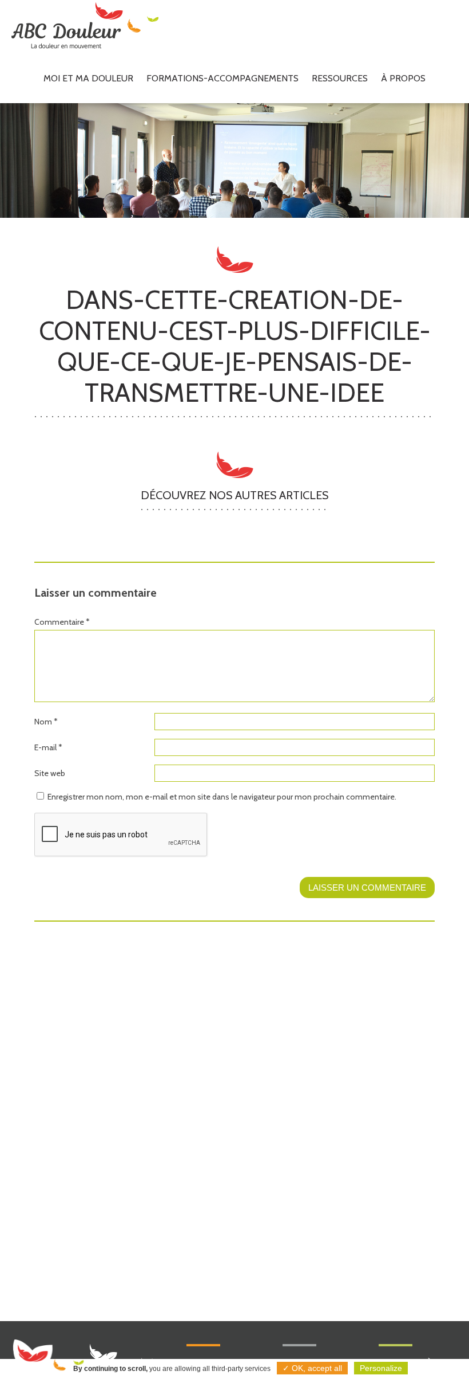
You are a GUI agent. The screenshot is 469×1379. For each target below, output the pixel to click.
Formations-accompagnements (222, 78)
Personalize (381, 1368)
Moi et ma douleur (88, 78)
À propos (403, 78)
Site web (49, 773)
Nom (46, 721)
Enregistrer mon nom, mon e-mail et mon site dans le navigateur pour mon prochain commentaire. (221, 797)
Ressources (340, 78)
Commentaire (62, 622)
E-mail (48, 747)
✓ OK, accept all (312, 1368)
